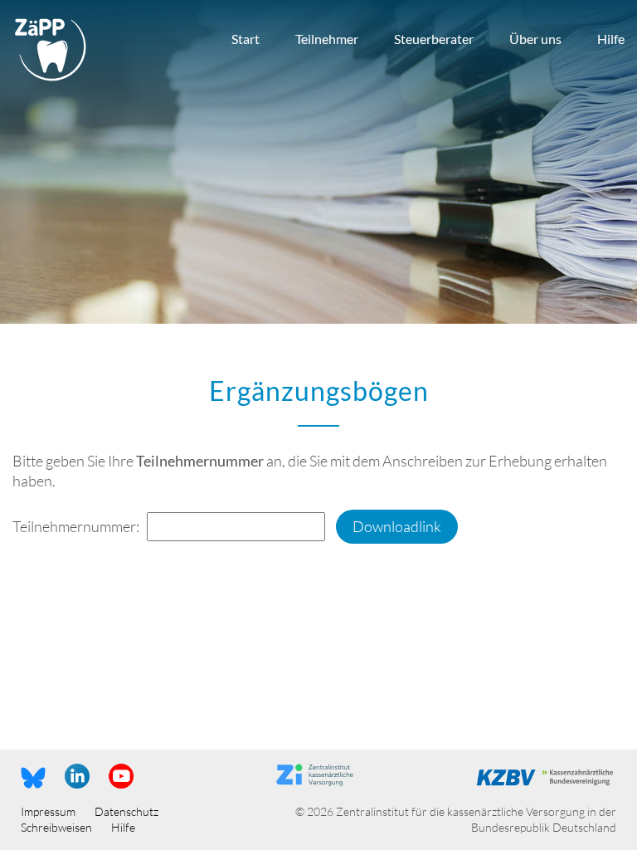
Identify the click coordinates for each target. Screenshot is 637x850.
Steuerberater (434, 38)
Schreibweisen (56, 827)
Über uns (535, 38)
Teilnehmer (326, 38)
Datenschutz (126, 811)
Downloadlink (397, 526)
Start (245, 38)
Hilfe (611, 38)
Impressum (48, 811)
